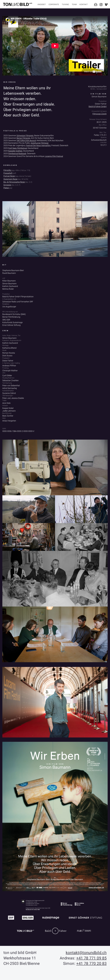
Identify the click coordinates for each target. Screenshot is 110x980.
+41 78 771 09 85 (91, 958)
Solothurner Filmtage (39, 143)
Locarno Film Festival (54, 156)
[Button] (106, 944)
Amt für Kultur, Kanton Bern (42, 138)
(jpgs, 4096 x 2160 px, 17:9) (20, 170)
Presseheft (7, 173)
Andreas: (68, 958)
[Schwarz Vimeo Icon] (106, 4)
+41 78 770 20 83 (91, 963)
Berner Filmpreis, (24, 138)
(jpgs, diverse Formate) (23, 176)
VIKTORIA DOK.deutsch (26, 140)
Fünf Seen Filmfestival (17, 148)
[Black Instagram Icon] (101, 4)
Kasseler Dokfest (15, 151)
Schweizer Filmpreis (25, 135)
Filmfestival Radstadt (17, 153)
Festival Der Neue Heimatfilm (38, 145)
